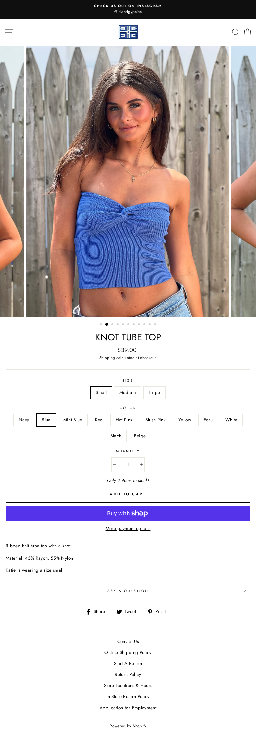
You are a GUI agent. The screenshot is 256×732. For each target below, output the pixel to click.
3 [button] (113, 325)
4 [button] (118, 325)
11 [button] (155, 325)
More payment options (128, 528)
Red (99, 419)
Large (154, 392)
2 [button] (107, 324)
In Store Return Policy (127, 696)
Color (128, 407)
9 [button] (145, 325)
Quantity (128, 451)
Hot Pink (124, 419)
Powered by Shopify (128, 726)
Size (127, 380)
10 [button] (150, 325)
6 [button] (129, 325)
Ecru (208, 419)
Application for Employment (128, 707)
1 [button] (101, 325)
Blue (46, 419)
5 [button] (123, 325)
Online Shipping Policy (127, 652)
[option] (128, 9)
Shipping (107, 357)
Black (115, 435)
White (231, 419)
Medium (127, 392)
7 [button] (134, 325)
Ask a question (128, 590)
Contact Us (128, 641)
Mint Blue (72, 419)
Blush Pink (155, 419)
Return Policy (128, 674)
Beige (140, 435)
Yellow (184, 419)
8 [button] (139, 325)
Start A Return (128, 663)
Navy (24, 419)
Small (101, 392)
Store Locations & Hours (128, 685)
